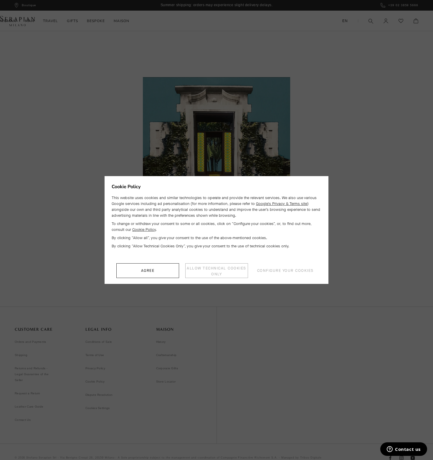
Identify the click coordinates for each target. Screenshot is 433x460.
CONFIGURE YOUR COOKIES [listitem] (285, 270)
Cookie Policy (144, 229)
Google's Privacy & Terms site (281, 203)
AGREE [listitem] (148, 270)
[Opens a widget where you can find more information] (403, 449)
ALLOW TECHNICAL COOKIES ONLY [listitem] (216, 271)
